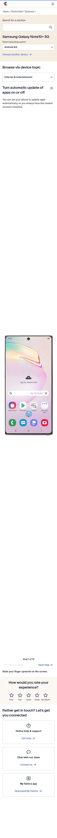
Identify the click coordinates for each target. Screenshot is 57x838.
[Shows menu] (52, 4)
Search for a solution (14, 20)
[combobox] (24, 27)
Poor (11, 699)
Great (37, 699)
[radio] (11, 695)
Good (28, 699)
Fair (20, 699)
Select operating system (14, 41)
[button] (28, 47)
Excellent (45, 699)
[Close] (51, 88)
